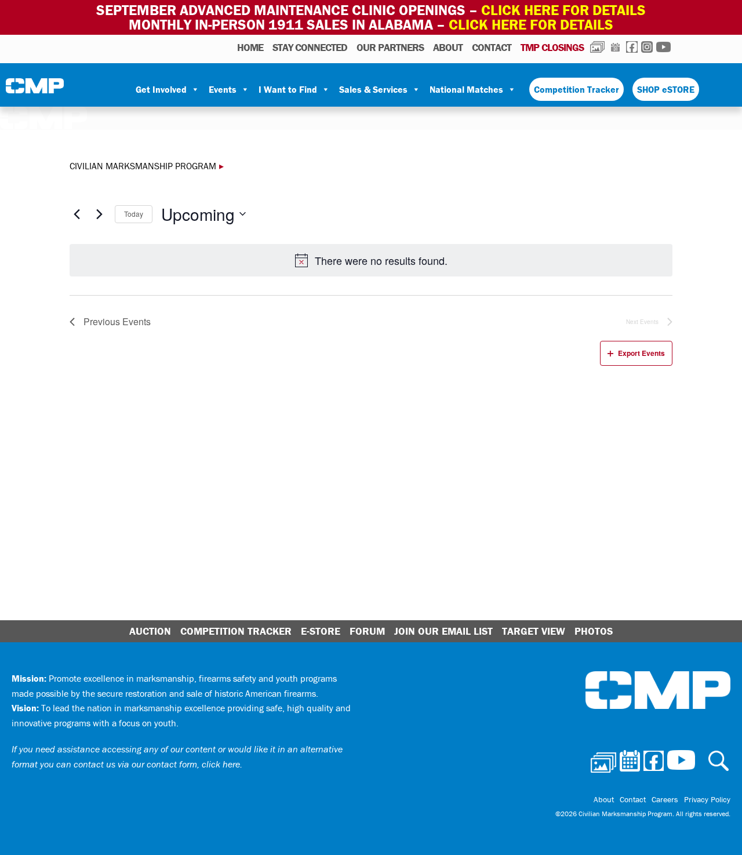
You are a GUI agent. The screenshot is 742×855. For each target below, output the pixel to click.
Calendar (615, 47)
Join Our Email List (443, 631)
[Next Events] (99, 214)
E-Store (320, 631)
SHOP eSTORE (665, 89)
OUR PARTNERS (390, 47)
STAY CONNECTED (309, 47)
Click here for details (563, 10)
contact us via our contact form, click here (157, 764)
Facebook (632, 47)
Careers (665, 799)
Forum (367, 631)
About (448, 47)
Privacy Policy (707, 799)
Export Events (641, 353)
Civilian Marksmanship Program (35, 89)
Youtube (663, 47)
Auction (150, 631)
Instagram (647, 47)
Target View (533, 631)
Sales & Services (373, 89)
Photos (597, 47)
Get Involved (161, 89)
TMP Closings (552, 47)
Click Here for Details (531, 25)
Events (223, 89)
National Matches (466, 89)
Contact (491, 47)
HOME (250, 47)
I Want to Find (288, 89)
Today (133, 214)
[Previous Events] (76, 214)
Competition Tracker (576, 89)
